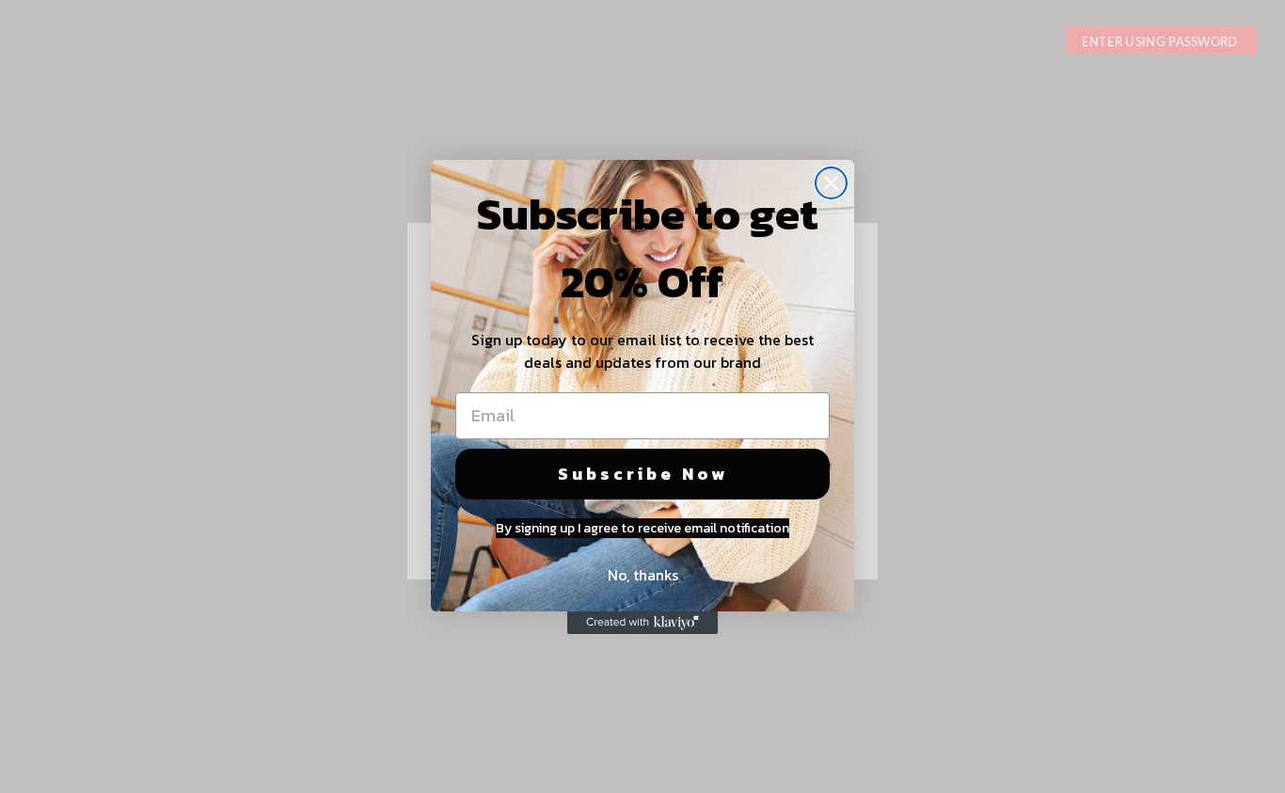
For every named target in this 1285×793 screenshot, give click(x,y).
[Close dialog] (831, 182)
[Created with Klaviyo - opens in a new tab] (642, 622)
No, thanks (643, 574)
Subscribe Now (643, 473)
